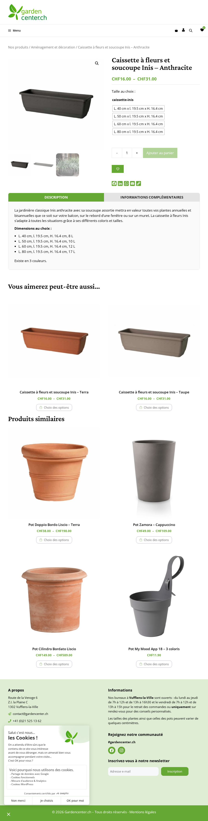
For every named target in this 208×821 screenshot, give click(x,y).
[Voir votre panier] (176, 30)
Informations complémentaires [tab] (151, 197)
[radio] (138, 108)
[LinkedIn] (120, 183)
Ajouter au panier (160, 152)
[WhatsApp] (126, 183)
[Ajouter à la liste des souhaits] (118, 169)
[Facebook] (114, 183)
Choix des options (56, 407)
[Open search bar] (191, 30)
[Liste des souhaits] (202, 30)
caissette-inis (122, 100)
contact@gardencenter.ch (30, 714)
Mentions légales (142, 812)
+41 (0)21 (20, 721)
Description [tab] (56, 197)
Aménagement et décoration (53, 47)
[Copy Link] (138, 183)
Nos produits (18, 47)
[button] (97, 63)
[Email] (132, 183)
